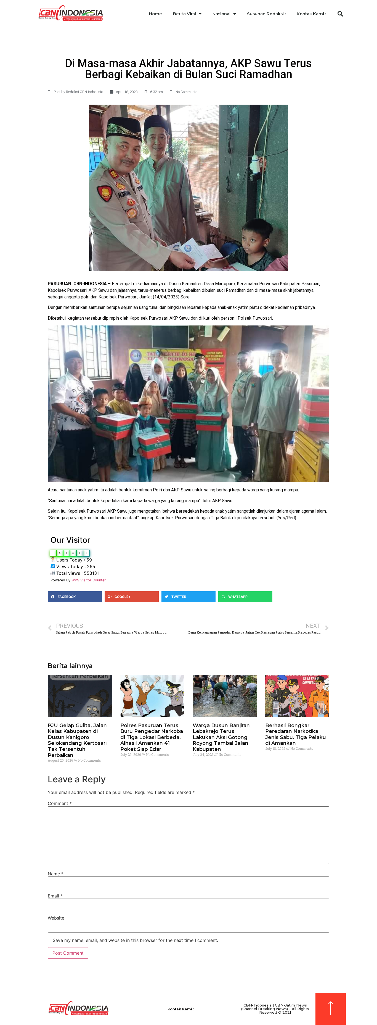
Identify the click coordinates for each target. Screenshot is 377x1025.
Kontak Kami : (311, 13)
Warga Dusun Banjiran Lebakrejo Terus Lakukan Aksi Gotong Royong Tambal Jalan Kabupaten (221, 737)
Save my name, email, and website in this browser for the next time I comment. (135, 940)
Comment (60, 803)
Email (55, 896)
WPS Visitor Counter (88, 580)
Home (155, 13)
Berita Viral (184, 13)
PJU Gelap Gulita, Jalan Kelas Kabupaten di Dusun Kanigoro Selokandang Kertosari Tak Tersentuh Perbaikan (77, 740)
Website (56, 918)
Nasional (221, 13)
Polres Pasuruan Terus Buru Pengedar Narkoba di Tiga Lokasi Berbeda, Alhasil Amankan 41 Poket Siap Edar (151, 737)
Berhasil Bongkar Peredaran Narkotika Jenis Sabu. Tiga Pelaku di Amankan (295, 734)
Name (55, 874)
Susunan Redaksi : (266, 13)
